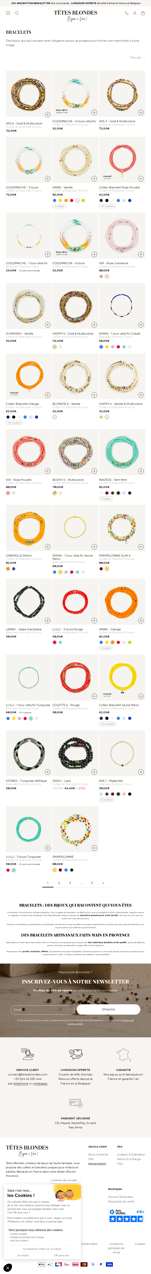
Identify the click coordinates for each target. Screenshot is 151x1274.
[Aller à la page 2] (103, 883)
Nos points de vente (121, 1201)
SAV (91, 1159)
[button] (7, 1267)
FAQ (120, 1163)
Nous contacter (98, 1154)
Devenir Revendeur (121, 1197)
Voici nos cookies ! (19, 1240)
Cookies (140, 1244)
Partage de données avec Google (27, 1237)
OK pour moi (61, 1255)
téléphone (20, 1083)
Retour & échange (129, 1159)
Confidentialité (88, 1244)
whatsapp (41, 1083)
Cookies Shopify (18, 1234)
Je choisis (23, 1255)
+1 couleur (59, 206)
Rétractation (97, 1163)
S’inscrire (108, 1009)
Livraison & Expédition (131, 1154)
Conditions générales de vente (116, 1248)
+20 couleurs (107, 206)
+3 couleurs (107, 799)
